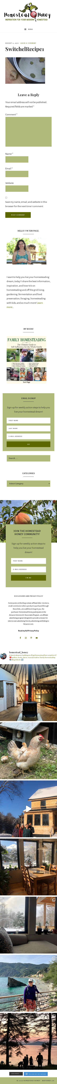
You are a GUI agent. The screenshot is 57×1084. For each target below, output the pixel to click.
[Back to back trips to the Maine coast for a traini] (28, 1041)
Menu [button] (30, 29)
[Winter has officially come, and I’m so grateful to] (28, 925)
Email (9, 168)
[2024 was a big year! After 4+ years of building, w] (28, 808)
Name (9, 154)
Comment (11, 114)
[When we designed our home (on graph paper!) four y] (28, 867)
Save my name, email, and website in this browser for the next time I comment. (26, 204)
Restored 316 (48, 1080)
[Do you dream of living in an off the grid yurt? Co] (28, 692)
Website (9, 183)
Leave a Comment (28, 43)
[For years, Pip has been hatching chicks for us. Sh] (28, 750)
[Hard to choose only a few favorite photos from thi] (28, 983)
